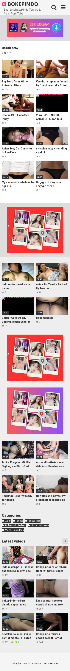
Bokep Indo (35, 520)
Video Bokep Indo (14, 530)
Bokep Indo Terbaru (15, 525)
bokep (20, 520)
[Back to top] (63, 663)
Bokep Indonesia (40, 525)
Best (5, 52)
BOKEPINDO (22, 3)
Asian (8, 520)
